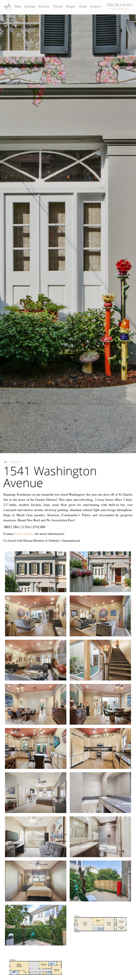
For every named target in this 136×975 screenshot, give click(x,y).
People (70, 6)
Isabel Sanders (24, 533)
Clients (58, 6)
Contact (95, 6)
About (83, 6)
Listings (29, 6)
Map (18, 6)
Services (44, 6)
